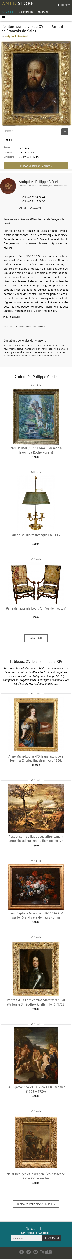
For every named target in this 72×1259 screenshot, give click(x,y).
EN (62, 4)
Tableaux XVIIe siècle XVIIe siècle (30, 326)
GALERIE (22, 208)
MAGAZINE (43, 12)
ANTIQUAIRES (26, 12)
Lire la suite (13, 316)
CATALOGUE (7, 12)
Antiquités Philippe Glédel (38, 181)
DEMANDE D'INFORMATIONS (36, 166)
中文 (67, 4)
